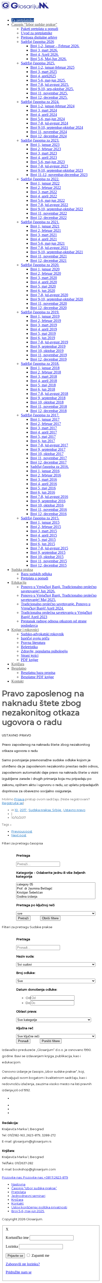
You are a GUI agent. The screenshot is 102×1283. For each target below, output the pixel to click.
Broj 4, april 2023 (43, 157)
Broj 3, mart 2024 (43, 110)
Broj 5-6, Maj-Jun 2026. (48, 59)
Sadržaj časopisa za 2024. (40, 102)
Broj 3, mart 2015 (43, 531)
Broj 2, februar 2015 (45, 527)
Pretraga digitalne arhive (39, 37)
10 (17, 810)
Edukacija (18, 582)
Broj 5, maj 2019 (43, 333)
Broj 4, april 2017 (43, 432)
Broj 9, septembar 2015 (47, 552)
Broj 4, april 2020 (43, 282)
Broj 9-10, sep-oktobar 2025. (52, 89)
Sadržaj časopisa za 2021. (40, 222)
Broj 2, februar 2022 (45, 188)
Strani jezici (29, 655)
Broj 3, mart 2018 (43, 376)
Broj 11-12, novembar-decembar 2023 (59, 175)
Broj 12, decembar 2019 (48, 359)
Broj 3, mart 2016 (43, 479)
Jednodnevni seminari (28, 1196)
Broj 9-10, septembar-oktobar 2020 (56, 299)
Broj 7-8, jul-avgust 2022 (49, 205)
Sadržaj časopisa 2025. (38, 63)
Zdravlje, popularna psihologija (44, 651)
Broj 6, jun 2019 (42, 338)
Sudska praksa (22, 570)
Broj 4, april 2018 (43, 381)
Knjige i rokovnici (25, 630)
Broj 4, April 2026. (44, 54)
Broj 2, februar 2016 (45, 475)
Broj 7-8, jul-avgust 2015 (49, 548)
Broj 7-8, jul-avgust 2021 (49, 248)
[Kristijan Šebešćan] (55, 893)
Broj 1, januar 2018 (45, 368)
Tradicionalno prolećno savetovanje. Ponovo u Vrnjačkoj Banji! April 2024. (55, 606)
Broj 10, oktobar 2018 (47, 402)
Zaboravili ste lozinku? (23, 1264)
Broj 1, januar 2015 (45, 522)
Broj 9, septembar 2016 (47, 501)
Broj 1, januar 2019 (45, 316)
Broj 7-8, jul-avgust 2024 (49, 123)
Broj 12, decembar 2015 (48, 565)
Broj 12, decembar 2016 (48, 514)
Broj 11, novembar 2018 (48, 406)
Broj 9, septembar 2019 (47, 346)
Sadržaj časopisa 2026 (37, 42)
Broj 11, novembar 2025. (49, 93)
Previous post (21, 831)
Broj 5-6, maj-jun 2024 (47, 119)
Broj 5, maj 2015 (43, 540)
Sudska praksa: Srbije (45, 810)
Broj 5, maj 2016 (43, 488)
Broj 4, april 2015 (43, 535)
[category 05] (55, 885)
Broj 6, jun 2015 (42, 544)
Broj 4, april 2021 (43, 239)
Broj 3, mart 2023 (43, 153)
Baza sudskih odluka (36, 574)
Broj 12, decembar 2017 (48, 462)
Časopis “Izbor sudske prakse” (34, 24)
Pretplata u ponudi (34, 578)
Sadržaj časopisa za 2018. (40, 364)
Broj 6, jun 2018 (42, 389)
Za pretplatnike (22, 20)
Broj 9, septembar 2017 (47, 449)
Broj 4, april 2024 (43, 115)
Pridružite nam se (19, 1272)
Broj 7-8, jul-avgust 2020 (49, 295)
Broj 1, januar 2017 (45, 419)
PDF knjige (29, 660)
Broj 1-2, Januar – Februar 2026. (54, 46)
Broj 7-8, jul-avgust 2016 (49, 497)
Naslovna (18, 1184)
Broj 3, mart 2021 (43, 235)
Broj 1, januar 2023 (45, 145)
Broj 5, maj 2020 (43, 286)
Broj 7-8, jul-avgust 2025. (49, 85)
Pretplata (18, 1192)
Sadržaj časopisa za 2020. (40, 265)
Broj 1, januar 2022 (45, 183)
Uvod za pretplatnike (36, 33)
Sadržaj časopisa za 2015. (40, 518)
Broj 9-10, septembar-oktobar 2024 (56, 127)
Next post (18, 835)
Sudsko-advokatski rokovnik (42, 634)
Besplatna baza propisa (38, 673)
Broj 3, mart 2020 (43, 278)
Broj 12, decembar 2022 (48, 218)
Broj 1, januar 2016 (45, 471)
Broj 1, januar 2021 (45, 226)
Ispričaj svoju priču (35, 638)
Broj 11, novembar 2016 (48, 509)
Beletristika (29, 647)
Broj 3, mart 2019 (43, 325)
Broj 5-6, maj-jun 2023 (47, 162)
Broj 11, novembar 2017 (48, 458)
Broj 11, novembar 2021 (48, 256)
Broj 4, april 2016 (43, 484)
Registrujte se (12, 803)
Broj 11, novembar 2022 (48, 213)
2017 (23, 810)
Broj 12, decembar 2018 (48, 411)
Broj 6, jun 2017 (42, 441)
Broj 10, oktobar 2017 (47, 454)
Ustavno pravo (74, 810)
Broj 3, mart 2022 (43, 192)
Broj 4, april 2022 (43, 196)
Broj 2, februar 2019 (45, 321)
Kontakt (17, 681)
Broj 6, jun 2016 (42, 492)
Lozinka (12, 1246)
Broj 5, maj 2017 (43, 437)
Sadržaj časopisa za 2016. (49, 467)
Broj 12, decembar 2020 (48, 308)
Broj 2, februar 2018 (45, 372)
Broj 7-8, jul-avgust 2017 (49, 445)
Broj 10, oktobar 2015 (47, 557)
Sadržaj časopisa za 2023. (40, 140)
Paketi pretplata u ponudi (39, 29)
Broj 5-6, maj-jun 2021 (47, 243)
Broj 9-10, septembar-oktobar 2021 (56, 252)
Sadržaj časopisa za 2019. (40, 312)
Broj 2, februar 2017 (45, 424)
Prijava (19, 799)
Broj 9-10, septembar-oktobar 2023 (56, 170)
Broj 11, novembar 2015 (48, 561)
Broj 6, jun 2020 (42, 291)
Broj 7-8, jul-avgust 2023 (49, 166)
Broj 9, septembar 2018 (47, 398)
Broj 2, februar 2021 (45, 230)
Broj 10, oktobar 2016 (47, 505)
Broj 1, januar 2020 (45, 269)
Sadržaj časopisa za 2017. (40, 415)
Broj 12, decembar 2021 (48, 261)
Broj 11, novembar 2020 (48, 303)
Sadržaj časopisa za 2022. (40, 179)
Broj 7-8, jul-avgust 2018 (49, 394)
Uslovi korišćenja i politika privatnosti (39, 1207)
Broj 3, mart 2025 (43, 72)
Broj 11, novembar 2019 (48, 355)
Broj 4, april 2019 (43, 329)
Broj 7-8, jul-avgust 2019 (49, 342)
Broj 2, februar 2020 (45, 273)
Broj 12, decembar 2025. (49, 97)
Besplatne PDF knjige (37, 677)
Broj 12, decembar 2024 (48, 136)
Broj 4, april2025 (43, 76)
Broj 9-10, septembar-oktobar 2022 (56, 209)
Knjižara (17, 664)
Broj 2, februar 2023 (45, 149)
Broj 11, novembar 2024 (48, 132)
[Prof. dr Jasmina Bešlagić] (55, 889)
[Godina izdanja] (55, 897)
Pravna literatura (33, 643)
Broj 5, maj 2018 (43, 385)
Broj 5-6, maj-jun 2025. (48, 80)
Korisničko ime (17, 1238)
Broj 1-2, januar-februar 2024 (52, 106)
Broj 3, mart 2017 (43, 428)
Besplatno (18, 668)
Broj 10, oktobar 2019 (47, 351)
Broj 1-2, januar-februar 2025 (52, 67)
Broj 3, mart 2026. (44, 50)
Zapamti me (40, 1255)
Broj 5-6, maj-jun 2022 (47, 200)
